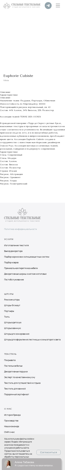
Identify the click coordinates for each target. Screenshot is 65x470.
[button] (58, 5)
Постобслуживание (14, 279)
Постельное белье (13, 365)
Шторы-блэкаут (12, 305)
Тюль (7, 316)
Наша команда (11, 426)
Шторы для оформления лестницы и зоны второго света (32, 339)
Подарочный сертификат (16, 394)
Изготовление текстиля (16, 245)
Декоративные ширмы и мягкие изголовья (25, 273)
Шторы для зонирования (16, 333)
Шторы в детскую (12, 322)
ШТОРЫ (8, 294)
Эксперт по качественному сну (19, 377)
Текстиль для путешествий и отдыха (22, 382)
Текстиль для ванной (15, 388)
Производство (11, 420)
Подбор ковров (11, 262)
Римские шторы (12, 299)
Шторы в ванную (12, 328)
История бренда (12, 414)
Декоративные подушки (16, 371)
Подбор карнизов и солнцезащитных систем (26, 256)
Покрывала (10, 360)
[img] (48, 5)
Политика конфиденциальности (20, 229)
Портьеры (9, 311)
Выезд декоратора (13, 251)
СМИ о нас (9, 432)
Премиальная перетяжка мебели (21, 268)
